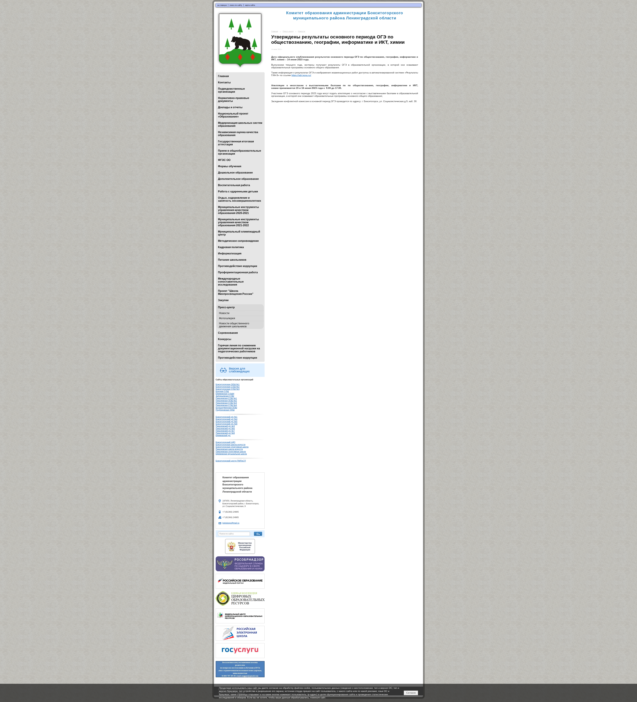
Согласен (411, 693)
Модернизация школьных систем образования (240, 124)
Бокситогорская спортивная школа (232, 447)
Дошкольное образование (235, 172)
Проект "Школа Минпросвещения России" (235, 292)
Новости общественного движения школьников (234, 325)
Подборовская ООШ (225, 410)
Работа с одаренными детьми (238, 191)
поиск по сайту (236, 5)
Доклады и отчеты (230, 107)
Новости (224, 313)
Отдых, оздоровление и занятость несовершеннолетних (239, 199)
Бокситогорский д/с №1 (226, 417)
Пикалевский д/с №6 (225, 428)
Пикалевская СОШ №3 (226, 403)
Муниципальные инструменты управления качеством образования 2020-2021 (238, 210)
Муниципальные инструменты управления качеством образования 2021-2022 (238, 222)
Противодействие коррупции (237, 266)
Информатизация (229, 253)
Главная (223, 76)
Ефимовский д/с (223, 435)
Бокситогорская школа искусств (230, 444)
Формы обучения (229, 166)
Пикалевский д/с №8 (225, 433)
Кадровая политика (231, 247)
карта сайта (250, 5)
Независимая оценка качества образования (238, 134)
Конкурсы (224, 339)
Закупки (223, 300)
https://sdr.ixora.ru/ (301, 75)
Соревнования (228, 332)
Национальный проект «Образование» (233, 115)
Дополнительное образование (238, 178)
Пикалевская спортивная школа (231, 451)
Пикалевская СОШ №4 (226, 405)
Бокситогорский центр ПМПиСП (231, 461)
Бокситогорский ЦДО (225, 442)
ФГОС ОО (224, 160)
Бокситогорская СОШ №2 (228, 387)
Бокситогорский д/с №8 (226, 424)
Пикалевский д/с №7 (225, 431)
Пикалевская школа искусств (229, 449)
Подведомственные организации (231, 90)
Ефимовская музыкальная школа (231, 454)
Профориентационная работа (238, 272)
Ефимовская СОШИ (225, 394)
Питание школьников (232, 259)
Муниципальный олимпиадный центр (239, 233)
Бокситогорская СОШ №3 (228, 389)
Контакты (224, 82)
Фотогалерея (227, 318)
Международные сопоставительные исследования (231, 281)
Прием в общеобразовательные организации (239, 152)
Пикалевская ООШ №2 (226, 401)
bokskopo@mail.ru (230, 523)
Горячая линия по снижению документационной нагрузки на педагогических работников (239, 348)
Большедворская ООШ (226, 408)
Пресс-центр (226, 307)
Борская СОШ (222, 391)
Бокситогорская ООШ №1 (228, 384)
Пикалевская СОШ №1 (226, 398)
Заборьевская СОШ (225, 396)
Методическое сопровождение (238, 240)
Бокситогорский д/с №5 (226, 421)
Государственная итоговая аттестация (236, 143)
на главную (222, 5)
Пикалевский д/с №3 (225, 426)
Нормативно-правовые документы (233, 99)
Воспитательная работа (234, 185)
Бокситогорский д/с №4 (226, 419)
